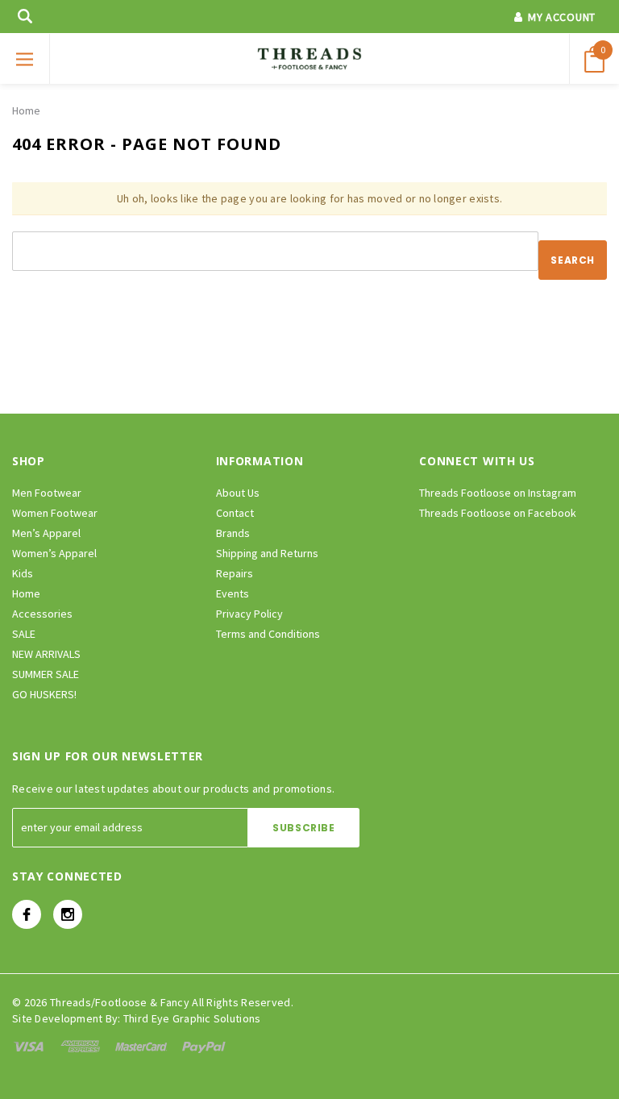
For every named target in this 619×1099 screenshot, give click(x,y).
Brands (233, 533)
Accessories (42, 613)
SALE (23, 634)
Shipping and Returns (267, 553)
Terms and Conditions (268, 634)
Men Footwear (46, 492)
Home (26, 110)
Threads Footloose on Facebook (497, 513)
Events (232, 593)
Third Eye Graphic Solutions (192, 1018)
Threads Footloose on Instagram (497, 492)
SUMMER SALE (45, 674)
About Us (238, 492)
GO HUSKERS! (44, 694)
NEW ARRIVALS (46, 654)
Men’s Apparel (46, 533)
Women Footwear (55, 513)
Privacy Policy (249, 613)
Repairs (234, 573)
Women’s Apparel (54, 553)
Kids (22, 573)
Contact (235, 513)
